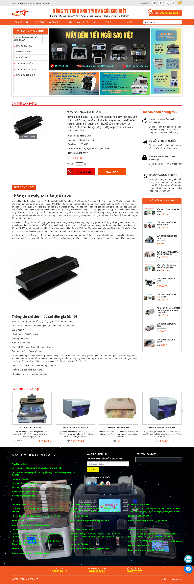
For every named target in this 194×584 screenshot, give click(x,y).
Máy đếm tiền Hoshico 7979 (167, 237)
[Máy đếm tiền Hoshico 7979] (149, 239)
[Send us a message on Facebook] (188, 569)
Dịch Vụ (91, 22)
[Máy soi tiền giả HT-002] (118, 408)
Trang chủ (21, 22)
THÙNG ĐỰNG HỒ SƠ (25, 63)
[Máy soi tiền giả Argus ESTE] (75, 408)
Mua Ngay (112, 171)
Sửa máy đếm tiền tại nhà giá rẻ (166, 296)
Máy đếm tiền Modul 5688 (166, 325)
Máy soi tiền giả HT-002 (118, 428)
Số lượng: (71, 163)
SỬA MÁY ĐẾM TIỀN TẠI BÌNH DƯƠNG (166, 224)
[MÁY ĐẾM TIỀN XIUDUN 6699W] (149, 342)
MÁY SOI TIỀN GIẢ (24, 46)
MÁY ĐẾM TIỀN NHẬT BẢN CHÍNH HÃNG (26, 38)
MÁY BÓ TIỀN (22, 57)
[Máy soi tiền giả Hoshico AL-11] (32, 408)
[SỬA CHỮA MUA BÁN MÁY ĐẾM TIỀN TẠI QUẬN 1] (149, 253)
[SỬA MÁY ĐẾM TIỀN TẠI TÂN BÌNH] (149, 211)
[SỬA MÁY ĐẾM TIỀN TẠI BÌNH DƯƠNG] (149, 224)
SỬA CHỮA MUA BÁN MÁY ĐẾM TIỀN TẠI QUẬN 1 (167, 253)
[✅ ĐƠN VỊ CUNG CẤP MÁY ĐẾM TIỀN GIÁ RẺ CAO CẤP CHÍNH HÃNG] (20, 12)
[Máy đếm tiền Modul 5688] (149, 327)
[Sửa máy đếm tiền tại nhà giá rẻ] (149, 296)
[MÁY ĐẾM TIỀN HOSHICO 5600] (149, 282)
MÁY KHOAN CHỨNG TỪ (26, 75)
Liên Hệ (128, 22)
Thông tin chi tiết (24, 187)
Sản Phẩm (74, 22)
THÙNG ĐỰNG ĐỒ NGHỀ (26, 69)
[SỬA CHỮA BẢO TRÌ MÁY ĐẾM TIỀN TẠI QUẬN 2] (149, 267)
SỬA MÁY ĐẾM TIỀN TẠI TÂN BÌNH (168, 210)
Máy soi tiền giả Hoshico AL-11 (32, 428)
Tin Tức (110, 22)
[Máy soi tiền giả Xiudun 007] (162, 408)
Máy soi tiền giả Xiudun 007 (162, 428)
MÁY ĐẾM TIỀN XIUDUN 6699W (166, 341)
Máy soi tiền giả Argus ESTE (75, 428)
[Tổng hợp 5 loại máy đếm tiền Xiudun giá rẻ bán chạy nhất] (149, 311)
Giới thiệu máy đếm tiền (48, 22)
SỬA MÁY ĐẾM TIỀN (24, 51)
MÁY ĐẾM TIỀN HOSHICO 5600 (167, 280)
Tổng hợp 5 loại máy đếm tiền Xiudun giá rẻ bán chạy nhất (168, 310)
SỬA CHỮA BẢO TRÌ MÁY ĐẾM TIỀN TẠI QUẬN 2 (167, 266)
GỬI (93, 469)
